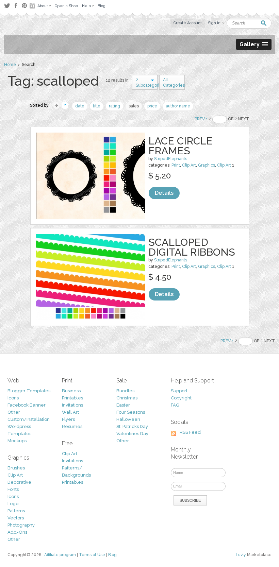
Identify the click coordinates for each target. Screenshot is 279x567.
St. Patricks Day (132, 426)
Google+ (33, 5)
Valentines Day (132, 433)
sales (134, 106)
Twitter (7, 5)
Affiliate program (60, 554)
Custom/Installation (28, 419)
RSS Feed (190, 432)
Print (175, 165)
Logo (12, 503)
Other (13, 412)
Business (71, 390)
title (96, 106)
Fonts (13, 489)
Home (10, 64)
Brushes (16, 467)
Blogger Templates (28, 390)
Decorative (19, 482)
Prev (200, 119)
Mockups (17, 440)
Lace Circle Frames (180, 146)
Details (164, 193)
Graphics (206, 165)
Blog (112, 554)
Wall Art (70, 412)
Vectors (15, 517)
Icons (13, 397)
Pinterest (24, 5)
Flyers (68, 419)
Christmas (126, 397)
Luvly (241, 554)
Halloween (128, 419)
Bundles (125, 390)
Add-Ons (17, 532)
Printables (72, 397)
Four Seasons (130, 412)
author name (178, 106)
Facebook (15, 5)
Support (179, 390)
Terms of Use (92, 554)
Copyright (181, 397)
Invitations (72, 405)
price (152, 106)
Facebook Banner (26, 405)
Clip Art (189, 165)
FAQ (175, 405)
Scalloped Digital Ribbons (191, 247)
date (79, 106)
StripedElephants (170, 158)
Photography (21, 525)
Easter (123, 405)
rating (114, 106)
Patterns (16, 510)
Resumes (72, 426)
